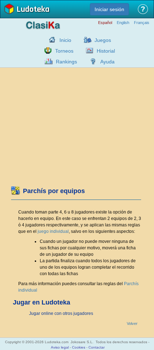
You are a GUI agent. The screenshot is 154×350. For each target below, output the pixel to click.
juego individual (53, 231)
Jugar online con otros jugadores (61, 313)
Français (141, 23)
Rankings (66, 61)
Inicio (65, 40)
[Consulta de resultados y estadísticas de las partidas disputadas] (88, 50)
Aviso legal (60, 347)
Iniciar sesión (109, 9)
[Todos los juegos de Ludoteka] (86, 40)
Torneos (64, 51)
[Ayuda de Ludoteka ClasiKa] (91, 61)
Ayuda (107, 61)
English (123, 23)
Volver (132, 324)
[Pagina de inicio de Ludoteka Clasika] (50, 40)
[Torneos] (46, 50)
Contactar (96, 347)
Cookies (78, 347)
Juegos (103, 40)
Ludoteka (32, 10)
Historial (106, 51)
